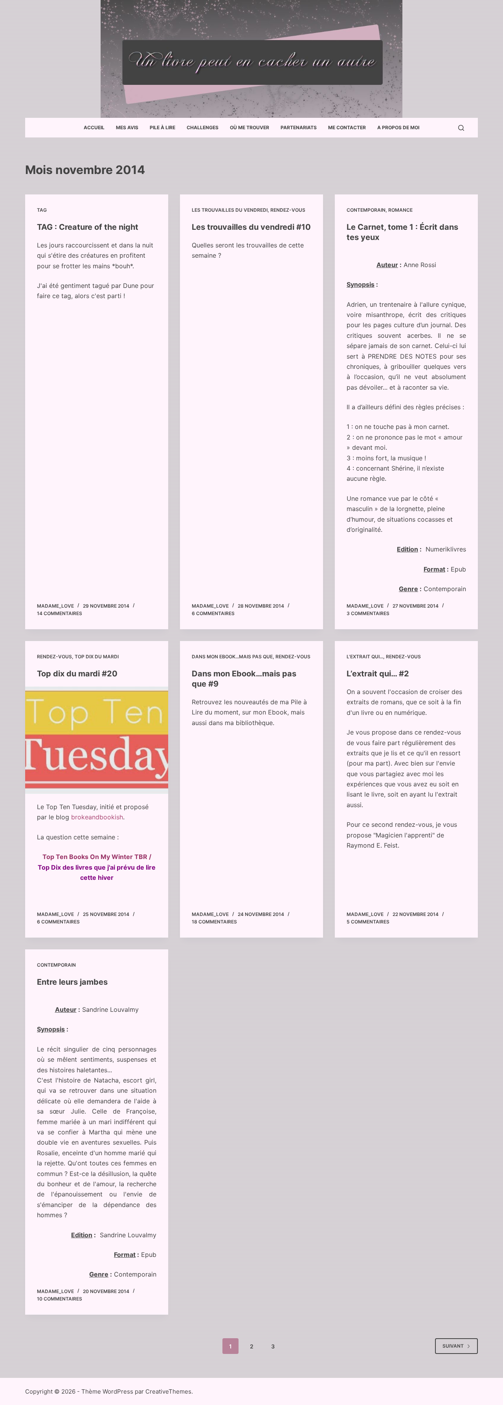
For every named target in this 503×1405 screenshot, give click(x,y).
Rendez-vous (287, 210)
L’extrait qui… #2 (378, 673)
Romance (400, 210)
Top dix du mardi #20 (77, 673)
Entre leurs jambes (72, 982)
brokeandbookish (97, 817)
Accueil (94, 127)
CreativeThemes (168, 1391)
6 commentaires (213, 613)
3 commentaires (368, 613)
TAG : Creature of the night (87, 227)
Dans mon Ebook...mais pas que (232, 656)
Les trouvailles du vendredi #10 (251, 227)
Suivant (453, 1346)
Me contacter (347, 127)
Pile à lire (162, 127)
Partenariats (299, 127)
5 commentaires (368, 922)
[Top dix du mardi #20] (96, 740)
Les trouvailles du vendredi (230, 210)
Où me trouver (249, 127)
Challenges (202, 127)
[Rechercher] (461, 128)
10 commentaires (59, 1299)
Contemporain (366, 210)
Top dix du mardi (97, 656)
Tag (42, 210)
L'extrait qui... (365, 656)
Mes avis (127, 127)
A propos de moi (398, 127)
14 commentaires (59, 613)
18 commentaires (214, 922)
